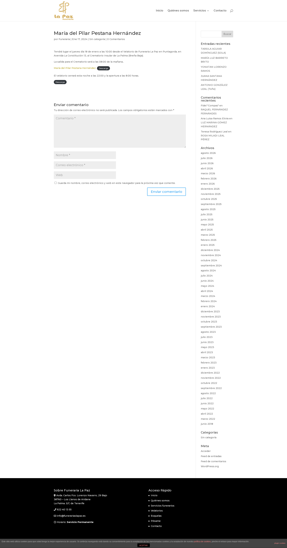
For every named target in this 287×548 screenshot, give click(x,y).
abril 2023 (207, 352)
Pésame (156, 520)
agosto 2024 (208, 270)
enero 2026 (208, 183)
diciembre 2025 (210, 188)
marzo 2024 (208, 296)
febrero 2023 (209, 362)
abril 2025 (207, 229)
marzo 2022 (208, 418)
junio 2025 (207, 219)
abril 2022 (207, 413)
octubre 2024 (209, 260)
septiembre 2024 (211, 265)
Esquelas (156, 515)
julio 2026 (207, 158)
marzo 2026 (208, 173)
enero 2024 (208, 306)
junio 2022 (207, 403)
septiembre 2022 (211, 388)
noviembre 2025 (211, 194)
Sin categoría (97, 39)
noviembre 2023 (211, 316)
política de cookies (202, 541)
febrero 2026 (209, 178)
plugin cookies (279, 543)
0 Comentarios (116, 39)
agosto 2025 (208, 209)
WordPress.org (210, 466)
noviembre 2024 (211, 255)
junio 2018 (207, 423)
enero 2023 (208, 367)
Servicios (199, 10)
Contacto (220, 10)
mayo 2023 (207, 347)
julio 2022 (207, 398)
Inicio (159, 10)
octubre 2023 (209, 321)
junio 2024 (207, 280)
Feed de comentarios (213, 461)
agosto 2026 (208, 153)
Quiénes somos (178, 10)
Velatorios (157, 510)
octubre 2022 (209, 383)
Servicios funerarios (162, 505)
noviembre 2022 (211, 377)
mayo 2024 (207, 285)
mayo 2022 (207, 408)
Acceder (206, 451)
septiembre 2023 (211, 326)
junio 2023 (207, 342)
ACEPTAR (143, 545)
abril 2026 (207, 168)
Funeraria (64, 39)
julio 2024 (207, 275)
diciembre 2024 (210, 250)
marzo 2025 (208, 234)
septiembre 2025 (211, 204)
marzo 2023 (208, 357)
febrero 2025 (208, 239)
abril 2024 (207, 291)
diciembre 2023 (210, 311)
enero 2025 (208, 244)
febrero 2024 (209, 301)
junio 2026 (207, 163)
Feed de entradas (211, 456)
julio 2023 (207, 337)
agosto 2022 (208, 393)
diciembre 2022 (210, 372)
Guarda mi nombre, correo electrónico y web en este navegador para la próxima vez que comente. (116, 183)
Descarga (103, 68)
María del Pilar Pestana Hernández (75, 68)
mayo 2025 (207, 224)
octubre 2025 (209, 198)
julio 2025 (206, 214)
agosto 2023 (208, 331)
